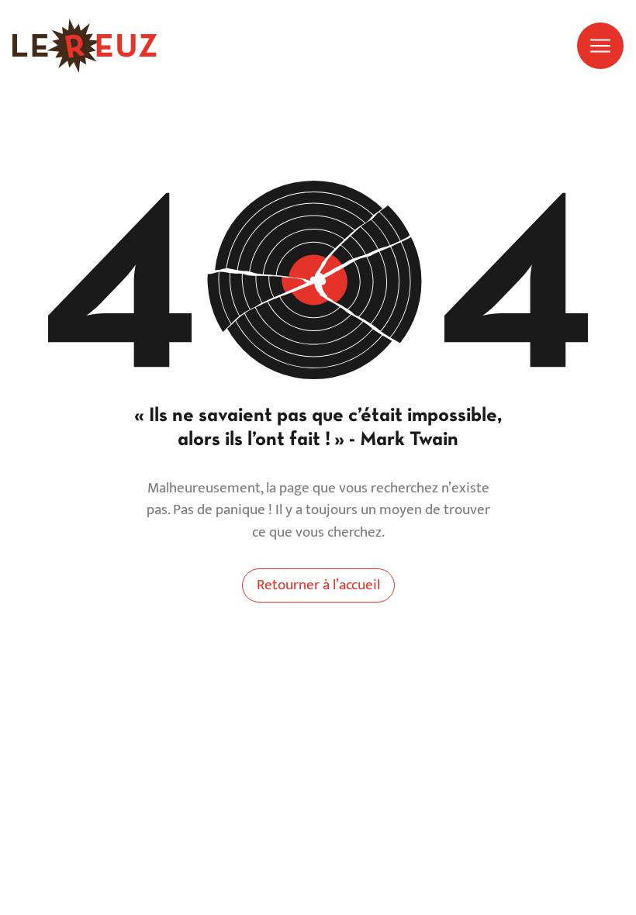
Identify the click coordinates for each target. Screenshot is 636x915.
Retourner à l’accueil (318, 585)
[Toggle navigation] (600, 45)
